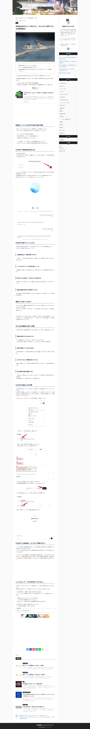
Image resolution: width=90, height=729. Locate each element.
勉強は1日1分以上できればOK (65, 72)
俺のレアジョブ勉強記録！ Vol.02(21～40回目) (33, 665)
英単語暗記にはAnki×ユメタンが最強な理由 (32, 683)
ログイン (61, 145)
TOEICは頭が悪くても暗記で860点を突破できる (33, 706)
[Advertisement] (35, 113)
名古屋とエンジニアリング (45, 725)
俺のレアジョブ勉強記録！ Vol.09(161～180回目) (34, 674)
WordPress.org (62, 150)
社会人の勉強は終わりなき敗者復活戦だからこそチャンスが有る (68, 66)
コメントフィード (62, 149)
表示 (37, 87)
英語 (17, 655)
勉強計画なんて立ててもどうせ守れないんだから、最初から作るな (33, 715)
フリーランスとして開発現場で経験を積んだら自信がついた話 (68, 58)
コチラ (66, 45)
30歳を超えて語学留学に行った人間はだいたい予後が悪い (68, 62)
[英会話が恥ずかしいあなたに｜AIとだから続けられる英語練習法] (37, 649)
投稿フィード (61, 147)
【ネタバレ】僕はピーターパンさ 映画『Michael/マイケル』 (66, 69)
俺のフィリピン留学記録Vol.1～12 (24, 610)
